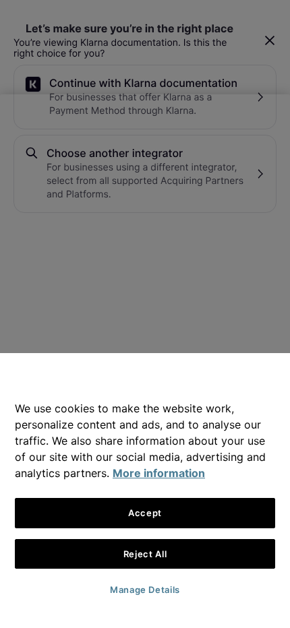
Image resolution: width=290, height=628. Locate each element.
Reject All (145, 553)
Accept (145, 512)
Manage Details (145, 589)
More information (159, 473)
